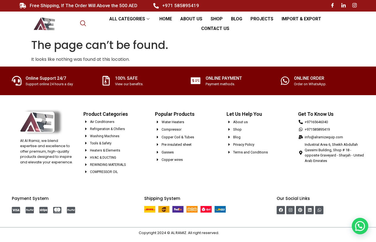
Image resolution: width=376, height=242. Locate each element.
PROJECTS (261, 18)
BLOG (236, 18)
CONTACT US (215, 28)
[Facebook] (332, 5)
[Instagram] (354, 5)
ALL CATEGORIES (127, 18)
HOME (165, 18)
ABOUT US (191, 18)
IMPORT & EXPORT (301, 18)
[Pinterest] (300, 210)
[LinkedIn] (343, 5)
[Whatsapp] (319, 210)
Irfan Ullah (229, 232)
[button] (360, 226)
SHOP (217, 18)
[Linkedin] (310, 210)
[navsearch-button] (83, 24)
